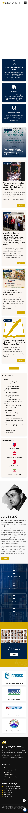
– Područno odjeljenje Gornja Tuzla (15, 425)
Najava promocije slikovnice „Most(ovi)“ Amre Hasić (12, 292)
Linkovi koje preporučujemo (11, 777)
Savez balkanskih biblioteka (14, 731)
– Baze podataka (10, 415)
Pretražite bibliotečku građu (14, 68)
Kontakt (6, 779)
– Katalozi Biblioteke (11, 408)
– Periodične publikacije (12, 413)
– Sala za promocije (10, 430)
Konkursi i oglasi (8, 774)
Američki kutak (14, 449)
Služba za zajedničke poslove (12, 428)
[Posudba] (14, 86)
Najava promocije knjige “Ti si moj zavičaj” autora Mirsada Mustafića (14, 342)
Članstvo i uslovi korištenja (11, 770)
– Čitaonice (8, 410)
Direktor (6, 379)
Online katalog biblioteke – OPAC (14, 683)
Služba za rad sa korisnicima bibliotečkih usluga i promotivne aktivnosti (13, 401)
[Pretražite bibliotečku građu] (14, 62)
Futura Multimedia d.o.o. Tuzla (15, 808)
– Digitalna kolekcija (11, 392)
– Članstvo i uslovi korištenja (13, 405)
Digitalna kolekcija (9, 767)
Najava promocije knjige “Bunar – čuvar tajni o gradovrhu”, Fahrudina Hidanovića (13, 186)
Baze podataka (14, 112)
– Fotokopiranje (9, 432)
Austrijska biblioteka (14, 457)
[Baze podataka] (14, 107)
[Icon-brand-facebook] (24, 800)
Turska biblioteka (14, 466)
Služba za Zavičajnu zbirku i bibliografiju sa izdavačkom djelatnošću (11, 388)
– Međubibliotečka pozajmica (13, 418)
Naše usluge (7, 772)
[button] (25, 3)
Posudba (14, 92)
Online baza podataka (14, 699)
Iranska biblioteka (14, 474)
